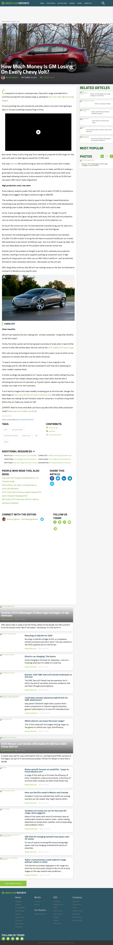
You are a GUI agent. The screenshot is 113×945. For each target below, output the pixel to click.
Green (6, 441)
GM (36, 435)
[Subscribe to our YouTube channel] (69, 522)
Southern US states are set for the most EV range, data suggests (45, 812)
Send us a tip (52, 427)
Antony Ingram (12, 77)
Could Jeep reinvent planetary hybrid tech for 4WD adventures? (46, 699)
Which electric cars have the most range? (44, 721)
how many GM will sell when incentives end (32, 395)
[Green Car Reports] (15, 3)
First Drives (51, 3)
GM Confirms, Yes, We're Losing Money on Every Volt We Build (19, 486)
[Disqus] (38, 570)
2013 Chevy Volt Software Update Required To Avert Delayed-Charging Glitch (21, 493)
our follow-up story (27, 411)
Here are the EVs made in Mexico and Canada (46, 792)
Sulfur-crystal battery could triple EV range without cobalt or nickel (45, 861)
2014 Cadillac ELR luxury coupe (61, 347)
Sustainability (20, 907)
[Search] (107, 3)
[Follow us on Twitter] (59, 522)
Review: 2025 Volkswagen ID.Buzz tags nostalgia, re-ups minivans (35, 613)
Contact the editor (54, 434)
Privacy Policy (78, 920)
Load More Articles (13, 883)
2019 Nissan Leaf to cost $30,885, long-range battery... (21, 455)
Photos (37, 901)
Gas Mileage (19, 910)
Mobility (18, 904)
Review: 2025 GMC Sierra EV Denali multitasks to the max (48, 676)
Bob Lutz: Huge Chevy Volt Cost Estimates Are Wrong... (21, 462)
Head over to (13, 411)
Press (75, 907)
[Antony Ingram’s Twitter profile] (40, 519)
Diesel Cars (19, 923)
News (42, 3)
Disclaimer (76, 914)
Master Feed (58, 904)
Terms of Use (78, 910)
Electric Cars (62, 3)
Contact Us (77, 904)
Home (4, 21)
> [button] (111, 156)
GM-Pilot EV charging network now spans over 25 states (47, 838)
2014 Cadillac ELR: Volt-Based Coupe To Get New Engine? (55, 459)
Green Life (88, 3)
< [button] (102, 156)
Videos (36, 904)
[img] (52, 478)
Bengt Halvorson (7, 619)
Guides (79, 3)
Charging (18, 901)
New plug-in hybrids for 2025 (39, 635)
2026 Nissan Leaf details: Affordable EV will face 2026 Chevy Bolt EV (33, 744)
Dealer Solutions (40, 914)
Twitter (31, 419)
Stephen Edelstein (31, 713)
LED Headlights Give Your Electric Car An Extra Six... (21, 459)
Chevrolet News (17, 429)
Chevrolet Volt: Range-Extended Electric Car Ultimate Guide (20, 479)
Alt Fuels (18, 920)
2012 (6, 429)
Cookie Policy (77, 917)
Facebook (23, 419)
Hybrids (72, 3)
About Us (76, 901)
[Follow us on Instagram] (64, 522)
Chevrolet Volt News (11, 435)
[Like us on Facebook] (54, 522)
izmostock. (72, 943)
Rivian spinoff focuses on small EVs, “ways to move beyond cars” (47, 770)
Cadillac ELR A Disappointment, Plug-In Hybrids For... (55, 455)
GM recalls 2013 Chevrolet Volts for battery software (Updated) (20, 501)
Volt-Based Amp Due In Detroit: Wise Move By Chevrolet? (55, 462)
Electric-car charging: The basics (40, 656)
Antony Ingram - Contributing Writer (22, 519)
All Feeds (56, 901)
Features (18, 926)
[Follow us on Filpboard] (55, 528)
